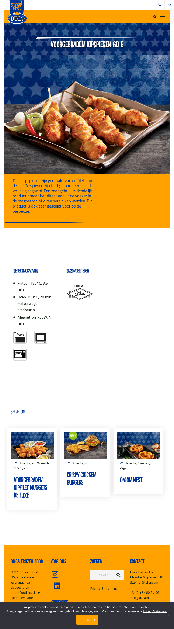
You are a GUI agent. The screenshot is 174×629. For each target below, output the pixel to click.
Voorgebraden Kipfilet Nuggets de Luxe (30, 487)
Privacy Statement (103, 588)
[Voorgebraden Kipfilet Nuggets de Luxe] (32, 445)
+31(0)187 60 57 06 (144, 592)
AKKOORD (87, 619)
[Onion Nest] (138, 445)
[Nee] (169, 615)
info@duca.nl (139, 597)
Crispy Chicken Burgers (81, 479)
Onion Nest (131, 480)
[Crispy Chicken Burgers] (85, 445)
